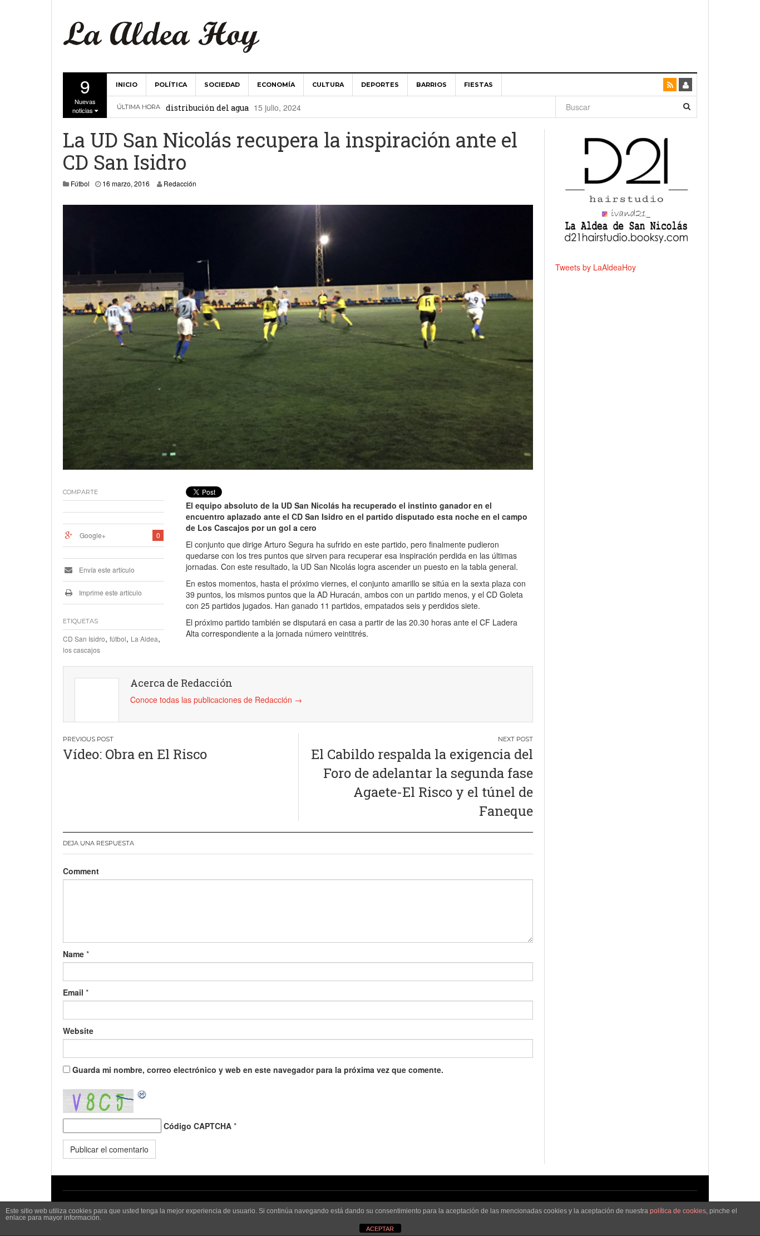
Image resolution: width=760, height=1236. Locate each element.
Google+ (93, 535)
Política (171, 84)
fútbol (118, 638)
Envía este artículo (106, 569)
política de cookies (678, 1211)
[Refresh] (142, 1094)
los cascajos (81, 649)
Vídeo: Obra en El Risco (135, 754)
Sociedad (222, 84)
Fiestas (478, 84)
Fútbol (80, 183)
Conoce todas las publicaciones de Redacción (216, 699)
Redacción (180, 183)
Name (73, 953)
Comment (81, 870)
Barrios (431, 84)
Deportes (380, 84)
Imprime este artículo (109, 592)
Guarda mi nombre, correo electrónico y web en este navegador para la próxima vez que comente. (257, 1069)
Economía (276, 84)
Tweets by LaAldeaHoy (595, 267)
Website (78, 1030)
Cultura (328, 84)
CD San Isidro (84, 638)
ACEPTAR (380, 1228)
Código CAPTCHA (197, 1125)
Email (73, 992)
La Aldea (144, 638)
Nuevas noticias (84, 94)
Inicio (126, 84)
